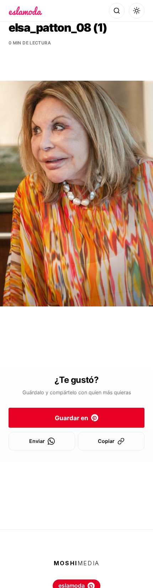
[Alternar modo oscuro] (136, 10)
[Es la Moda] (25, 10)
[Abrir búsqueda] (117, 10)
